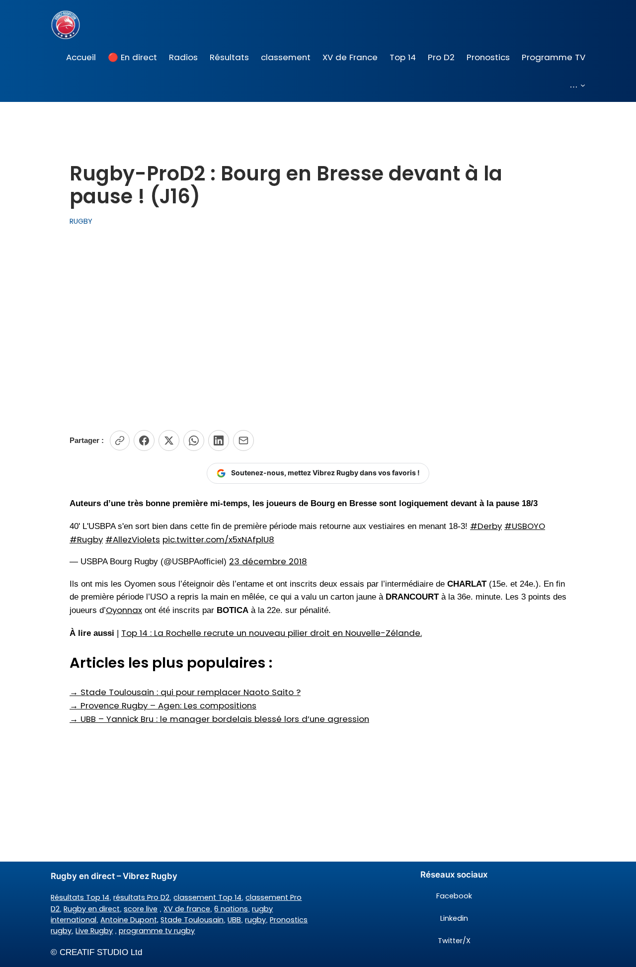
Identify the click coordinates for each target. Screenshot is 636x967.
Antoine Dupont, (129, 920)
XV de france (186, 909)
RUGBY (81, 221)
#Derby (486, 526)
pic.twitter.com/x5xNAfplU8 (218, 539)
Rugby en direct (92, 909)
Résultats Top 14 (80, 897)
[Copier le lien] (120, 440)
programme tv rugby (157, 931)
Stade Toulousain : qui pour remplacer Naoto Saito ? (185, 692)
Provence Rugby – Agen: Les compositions (163, 705)
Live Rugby (94, 931)
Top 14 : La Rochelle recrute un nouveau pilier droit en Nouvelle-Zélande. (271, 633)
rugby (255, 920)
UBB (234, 920)
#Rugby (86, 539)
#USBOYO (524, 526)
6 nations (231, 909)
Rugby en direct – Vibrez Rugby (114, 876)
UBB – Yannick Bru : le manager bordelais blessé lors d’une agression (219, 719)
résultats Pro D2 (141, 897)
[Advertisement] (318, 328)
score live (141, 909)
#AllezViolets (132, 539)
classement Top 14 (207, 897)
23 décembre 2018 (268, 561)
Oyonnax (124, 610)
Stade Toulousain (192, 920)
